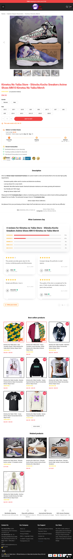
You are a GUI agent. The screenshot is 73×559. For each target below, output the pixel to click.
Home (3, 14)
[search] (67, 7)
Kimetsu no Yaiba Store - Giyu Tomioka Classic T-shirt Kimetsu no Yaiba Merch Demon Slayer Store (13, 346)
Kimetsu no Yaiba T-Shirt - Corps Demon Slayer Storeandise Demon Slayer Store (13, 415)
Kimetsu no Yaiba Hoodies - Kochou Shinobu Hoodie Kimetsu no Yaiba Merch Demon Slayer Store (13, 495)
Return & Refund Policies (45, 533)
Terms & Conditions (25, 531)
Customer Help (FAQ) (44, 538)
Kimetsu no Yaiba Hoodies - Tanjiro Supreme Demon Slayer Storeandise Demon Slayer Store (36, 381)
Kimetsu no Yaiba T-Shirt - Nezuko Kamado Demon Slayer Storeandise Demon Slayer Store (58, 381)
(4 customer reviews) (15, 91)
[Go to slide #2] (27, 73)
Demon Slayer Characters (15, 14)
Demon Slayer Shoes (48, 209)
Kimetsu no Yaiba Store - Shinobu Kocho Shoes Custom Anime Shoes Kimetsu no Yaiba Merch (35, 462)
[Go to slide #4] (45, 73)
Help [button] (70, 556)
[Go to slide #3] (36, 73)
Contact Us (41, 536)
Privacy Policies (24, 533)
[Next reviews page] (67, 305)
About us (22, 528)
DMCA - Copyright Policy (26, 536)
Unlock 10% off (3, 551)
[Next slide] (69, 42)
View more (36, 426)
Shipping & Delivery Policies (45, 528)
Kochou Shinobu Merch (32, 14)
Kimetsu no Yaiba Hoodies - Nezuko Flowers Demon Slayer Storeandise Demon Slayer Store (13, 381)
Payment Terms (42, 531)
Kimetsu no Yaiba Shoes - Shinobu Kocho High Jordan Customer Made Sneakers (59, 462)
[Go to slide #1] (18, 73)
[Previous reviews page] (59, 305)
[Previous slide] (4, 42)
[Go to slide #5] (55, 73)
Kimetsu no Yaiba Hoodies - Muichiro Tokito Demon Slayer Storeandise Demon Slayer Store (59, 346)
